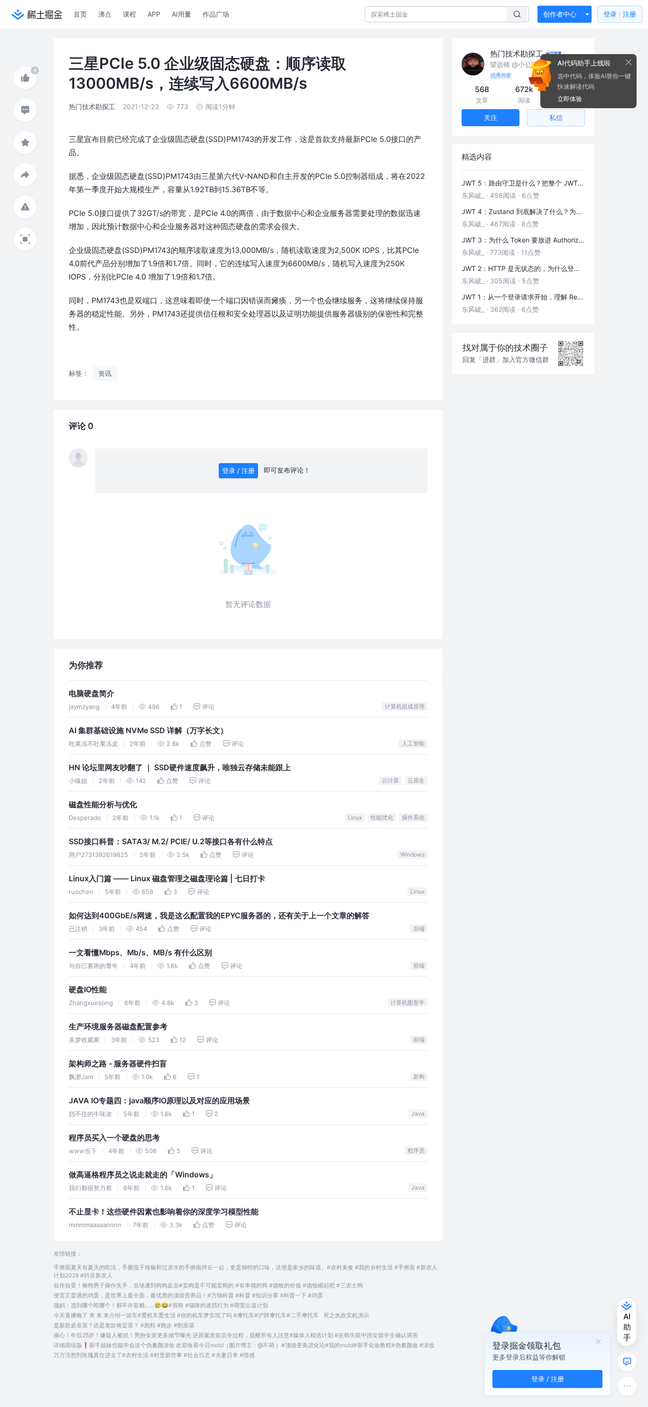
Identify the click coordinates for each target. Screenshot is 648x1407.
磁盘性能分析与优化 (103, 804)
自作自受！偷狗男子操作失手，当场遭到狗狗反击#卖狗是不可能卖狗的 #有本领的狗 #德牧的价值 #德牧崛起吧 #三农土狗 (208, 1285)
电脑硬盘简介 (91, 693)
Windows (412, 854)
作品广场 (216, 14)
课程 (129, 14)
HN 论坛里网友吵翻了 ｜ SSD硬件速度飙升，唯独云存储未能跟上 (180, 767)
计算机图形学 (407, 1002)
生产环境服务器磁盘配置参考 (118, 1026)
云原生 (416, 780)
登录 (619, 14)
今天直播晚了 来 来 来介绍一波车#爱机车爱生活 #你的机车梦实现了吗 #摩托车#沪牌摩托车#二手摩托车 (186, 1315)
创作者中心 (559, 14)
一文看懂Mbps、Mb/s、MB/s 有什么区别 (140, 952)
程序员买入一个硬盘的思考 (114, 1137)
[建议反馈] (627, 1361)
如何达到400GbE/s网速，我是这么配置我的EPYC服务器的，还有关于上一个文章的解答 (219, 915)
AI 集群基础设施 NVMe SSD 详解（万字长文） (148, 730)
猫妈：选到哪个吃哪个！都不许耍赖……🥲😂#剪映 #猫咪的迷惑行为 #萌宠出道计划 (161, 1305)
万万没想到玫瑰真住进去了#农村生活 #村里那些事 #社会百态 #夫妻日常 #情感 (154, 1355)
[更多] (627, 1386)
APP (154, 14)
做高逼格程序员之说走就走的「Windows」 (143, 1174)
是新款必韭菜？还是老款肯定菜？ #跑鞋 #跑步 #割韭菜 (124, 1325)
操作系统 (413, 817)
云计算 (390, 780)
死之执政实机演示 (346, 1315)
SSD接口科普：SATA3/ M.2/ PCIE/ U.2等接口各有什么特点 (171, 841)
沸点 (104, 14)
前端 (419, 965)
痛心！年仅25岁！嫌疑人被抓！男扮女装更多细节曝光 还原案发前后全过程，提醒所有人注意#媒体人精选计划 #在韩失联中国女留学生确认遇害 (236, 1335)
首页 (80, 14)
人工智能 (413, 743)
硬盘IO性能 (88, 989)
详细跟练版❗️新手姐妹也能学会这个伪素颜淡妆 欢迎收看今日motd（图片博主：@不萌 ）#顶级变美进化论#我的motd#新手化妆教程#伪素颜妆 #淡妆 (244, 1345)
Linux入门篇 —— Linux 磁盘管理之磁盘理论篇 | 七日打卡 (167, 878)
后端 (419, 928)
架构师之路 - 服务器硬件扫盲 (118, 1063)
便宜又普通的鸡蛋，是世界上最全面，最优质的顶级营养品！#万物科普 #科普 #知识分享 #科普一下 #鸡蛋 (188, 1295)
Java (418, 1113)
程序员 (416, 1150)
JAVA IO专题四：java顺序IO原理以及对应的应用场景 (159, 1100)
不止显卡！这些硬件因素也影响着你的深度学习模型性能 (164, 1211)
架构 (419, 1076)
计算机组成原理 (405, 706)
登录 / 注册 (238, 470)
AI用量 (181, 14)
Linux (355, 817)
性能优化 (381, 817)
